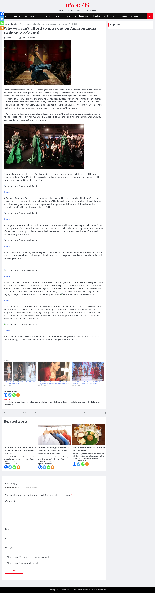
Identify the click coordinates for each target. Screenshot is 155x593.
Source (7, 192)
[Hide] (1, 32)
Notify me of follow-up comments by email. (28, 557)
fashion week (68, 402)
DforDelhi (77, 6)
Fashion (124, 16)
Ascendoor (84, 590)
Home (6, 16)
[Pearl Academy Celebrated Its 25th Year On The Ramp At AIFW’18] (20, 371)
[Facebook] (5, 395)
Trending (16, 16)
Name (9, 529)
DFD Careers (136, 16)
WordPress (102, 590)
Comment (11, 501)
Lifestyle (58, 16)
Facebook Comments (30, 488)
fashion (59, 402)
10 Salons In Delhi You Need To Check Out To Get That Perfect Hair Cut (20, 451)
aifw (12, 402)
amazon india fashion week (44, 402)
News (115, 16)
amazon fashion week (23, 402)
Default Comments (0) (13, 488)
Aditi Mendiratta (28, 38)
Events (68, 16)
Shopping (96, 16)
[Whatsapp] (14, 395)
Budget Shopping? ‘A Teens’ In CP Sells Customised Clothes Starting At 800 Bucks (53, 451)
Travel (48, 16)
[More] (18, 395)
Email (8, 538)
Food (40, 16)
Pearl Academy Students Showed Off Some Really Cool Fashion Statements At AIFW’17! (53, 383)
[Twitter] (10, 395)
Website (9, 548)
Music (106, 16)
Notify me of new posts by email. (23, 563)
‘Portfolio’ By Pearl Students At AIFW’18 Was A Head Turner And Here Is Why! (86, 383)
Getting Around (81, 16)
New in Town (29, 16)
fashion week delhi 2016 (85, 402)
